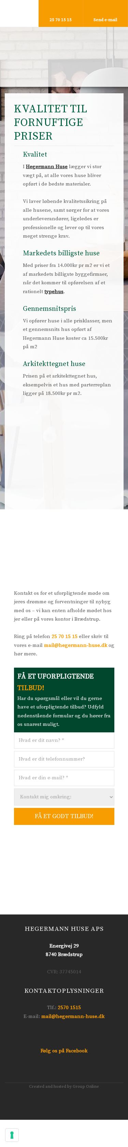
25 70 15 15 (64, 636)
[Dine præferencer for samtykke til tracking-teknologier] (11, 1135)
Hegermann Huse (47, 166)
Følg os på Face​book (64, 1051)
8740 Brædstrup (64, 954)
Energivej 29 (64, 946)
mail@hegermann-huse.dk (75, 645)
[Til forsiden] (64, 52)
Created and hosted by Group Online (64, 1086)
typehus (53, 291)
